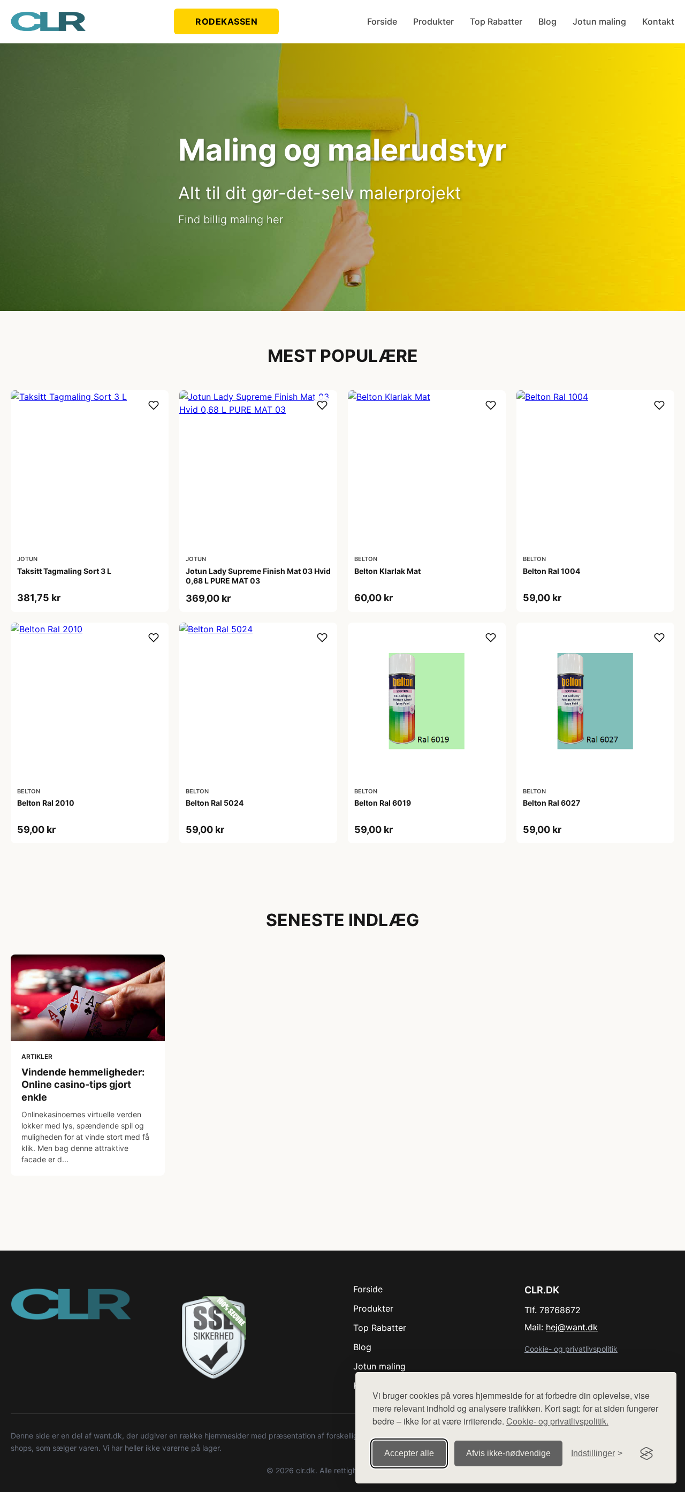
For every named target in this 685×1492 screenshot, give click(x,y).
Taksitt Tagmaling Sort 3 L (64, 570)
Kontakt (658, 21)
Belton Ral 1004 (551, 570)
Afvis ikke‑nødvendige (508, 1453)
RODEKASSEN (226, 21)
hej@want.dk (572, 1327)
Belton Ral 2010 (45, 802)
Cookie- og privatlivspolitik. (557, 1421)
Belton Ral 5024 (214, 802)
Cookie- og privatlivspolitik (571, 1348)
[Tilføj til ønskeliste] (153, 405)
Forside (382, 21)
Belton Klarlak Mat (387, 570)
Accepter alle (409, 1453)
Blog (547, 21)
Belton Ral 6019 (382, 802)
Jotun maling (599, 21)
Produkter (433, 21)
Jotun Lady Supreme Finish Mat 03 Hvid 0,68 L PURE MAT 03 (258, 575)
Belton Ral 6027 (551, 802)
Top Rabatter (496, 21)
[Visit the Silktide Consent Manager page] (646, 1453)
